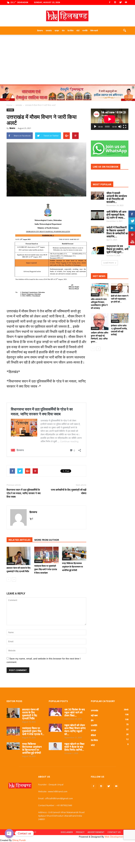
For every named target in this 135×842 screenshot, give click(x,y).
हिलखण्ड (40, 30)
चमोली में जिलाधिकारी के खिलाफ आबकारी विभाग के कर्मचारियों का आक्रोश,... (117, 232)
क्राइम (57, 30)
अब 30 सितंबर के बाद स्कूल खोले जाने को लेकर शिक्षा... (74, 712)
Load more (108, 262)
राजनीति (84, 30)
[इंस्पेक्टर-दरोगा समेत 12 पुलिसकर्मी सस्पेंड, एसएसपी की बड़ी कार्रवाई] (120, 318)
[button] (124, 31)
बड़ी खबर (94, 715)
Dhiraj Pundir (19, 840)
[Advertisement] (67, 59)
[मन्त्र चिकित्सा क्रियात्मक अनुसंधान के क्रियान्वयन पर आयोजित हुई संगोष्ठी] (74, 553)
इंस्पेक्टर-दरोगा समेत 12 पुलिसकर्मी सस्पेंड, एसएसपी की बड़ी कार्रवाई (119, 330)
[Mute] (120, 126)
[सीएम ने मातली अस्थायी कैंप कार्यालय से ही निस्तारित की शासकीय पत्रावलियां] (97, 196)
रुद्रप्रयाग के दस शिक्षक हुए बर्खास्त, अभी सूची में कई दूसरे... (117, 249)
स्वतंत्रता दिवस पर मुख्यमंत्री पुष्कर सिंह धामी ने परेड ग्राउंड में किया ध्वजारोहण (45, 569)
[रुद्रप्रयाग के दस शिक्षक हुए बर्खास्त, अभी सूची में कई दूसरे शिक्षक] (97, 249)
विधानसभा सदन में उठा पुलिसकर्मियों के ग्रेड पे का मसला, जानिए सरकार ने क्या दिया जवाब (23, 493)
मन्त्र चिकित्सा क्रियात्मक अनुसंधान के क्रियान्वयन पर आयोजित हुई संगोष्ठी (72, 567)
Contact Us (114, 832)
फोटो (77, 30)
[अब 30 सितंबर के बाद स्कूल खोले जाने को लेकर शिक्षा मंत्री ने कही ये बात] (55, 712)
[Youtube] (125, 2)
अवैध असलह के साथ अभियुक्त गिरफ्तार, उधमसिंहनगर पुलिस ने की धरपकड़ (99, 304)
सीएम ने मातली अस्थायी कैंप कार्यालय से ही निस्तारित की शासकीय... (117, 197)
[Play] (95, 126)
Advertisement (96, 832)
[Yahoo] (32, 519)
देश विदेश (70, 30)
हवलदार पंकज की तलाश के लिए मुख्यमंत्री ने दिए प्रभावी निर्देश (30, 714)
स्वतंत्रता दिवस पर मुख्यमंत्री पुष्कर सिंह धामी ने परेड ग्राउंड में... (33, 731)
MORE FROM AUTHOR (46, 539)
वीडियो (93, 735)
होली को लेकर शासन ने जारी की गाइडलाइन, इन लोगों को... (119, 298)
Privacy (80, 832)
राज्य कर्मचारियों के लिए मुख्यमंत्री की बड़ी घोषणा (68, 491)
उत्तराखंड (49, 30)
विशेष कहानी (94, 30)
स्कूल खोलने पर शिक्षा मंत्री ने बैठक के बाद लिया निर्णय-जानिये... (74, 747)
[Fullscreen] (124, 126)
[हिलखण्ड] (67, 16)
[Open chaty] (9, 833)
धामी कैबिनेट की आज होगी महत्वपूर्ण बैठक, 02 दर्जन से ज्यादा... (116, 214)
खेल (63, 30)
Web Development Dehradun (120, 836)
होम (92, 720)
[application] (109, 119)
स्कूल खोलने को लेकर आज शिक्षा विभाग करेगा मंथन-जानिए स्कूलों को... (75, 729)
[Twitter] (120, 2)
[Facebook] (109, 2)
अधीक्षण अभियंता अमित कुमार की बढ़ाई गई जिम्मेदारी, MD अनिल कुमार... (99, 337)
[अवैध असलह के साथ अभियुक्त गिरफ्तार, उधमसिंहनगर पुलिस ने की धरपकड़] (99, 289)
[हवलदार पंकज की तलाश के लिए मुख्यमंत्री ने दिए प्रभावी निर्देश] (19, 556)
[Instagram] (115, 2)
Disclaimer (67, 832)
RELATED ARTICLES (19, 539)
